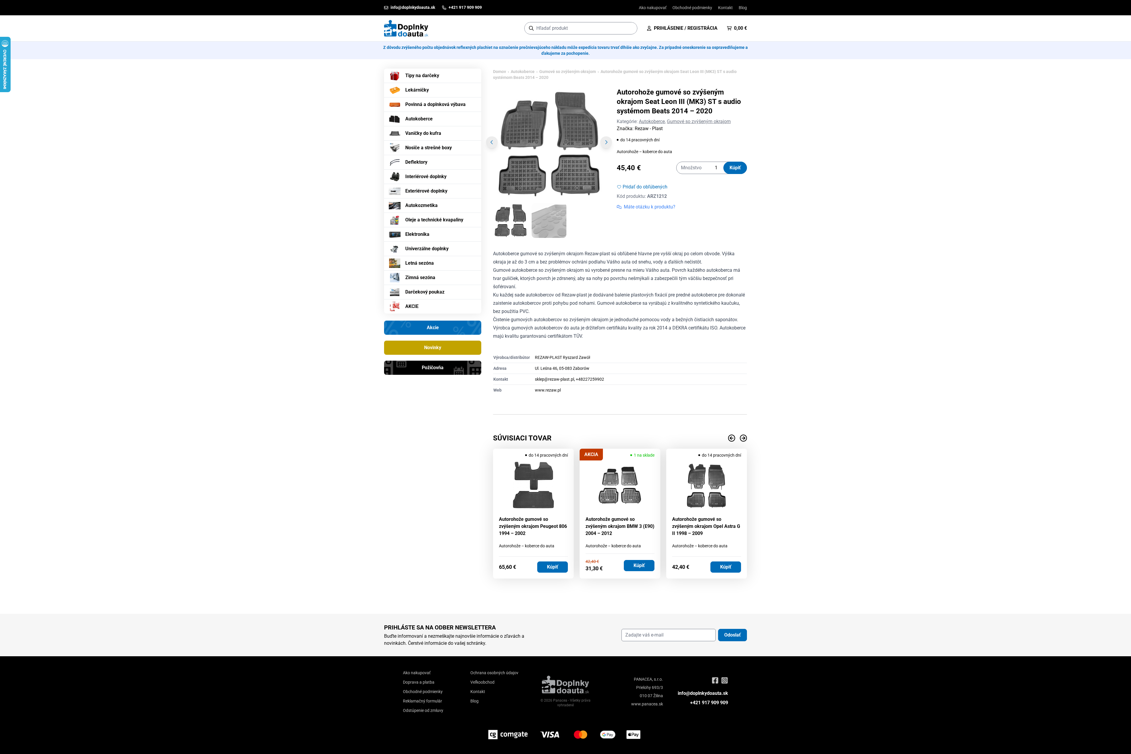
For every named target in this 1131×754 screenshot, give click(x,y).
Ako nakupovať (653, 7)
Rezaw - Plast (649, 128)
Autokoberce (419, 119)
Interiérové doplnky (426, 176)
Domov (499, 71)
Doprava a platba (418, 682)
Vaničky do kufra (423, 133)
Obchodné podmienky (692, 7)
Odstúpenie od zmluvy (423, 710)
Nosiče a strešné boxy (428, 147)
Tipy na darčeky (422, 75)
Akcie (433, 327)
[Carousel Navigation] (620, 438)
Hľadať (630, 28)
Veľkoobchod (482, 682)
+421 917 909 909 (709, 702)
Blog (743, 7)
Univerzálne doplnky (427, 248)
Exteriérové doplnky (426, 191)
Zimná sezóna (420, 277)
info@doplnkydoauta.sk (703, 693)
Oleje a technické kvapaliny (434, 220)
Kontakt (725, 7)
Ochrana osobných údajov (494, 672)
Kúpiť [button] (552, 567)
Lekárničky (417, 90)
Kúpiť (735, 167)
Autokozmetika (421, 205)
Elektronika (417, 234)
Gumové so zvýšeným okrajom (567, 71)
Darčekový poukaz (424, 292)
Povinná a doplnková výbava (435, 104)
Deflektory (416, 162)
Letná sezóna (419, 263)
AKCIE (412, 306)
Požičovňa (433, 367)
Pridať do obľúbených (645, 187)
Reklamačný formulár (422, 701)
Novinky (432, 347)
